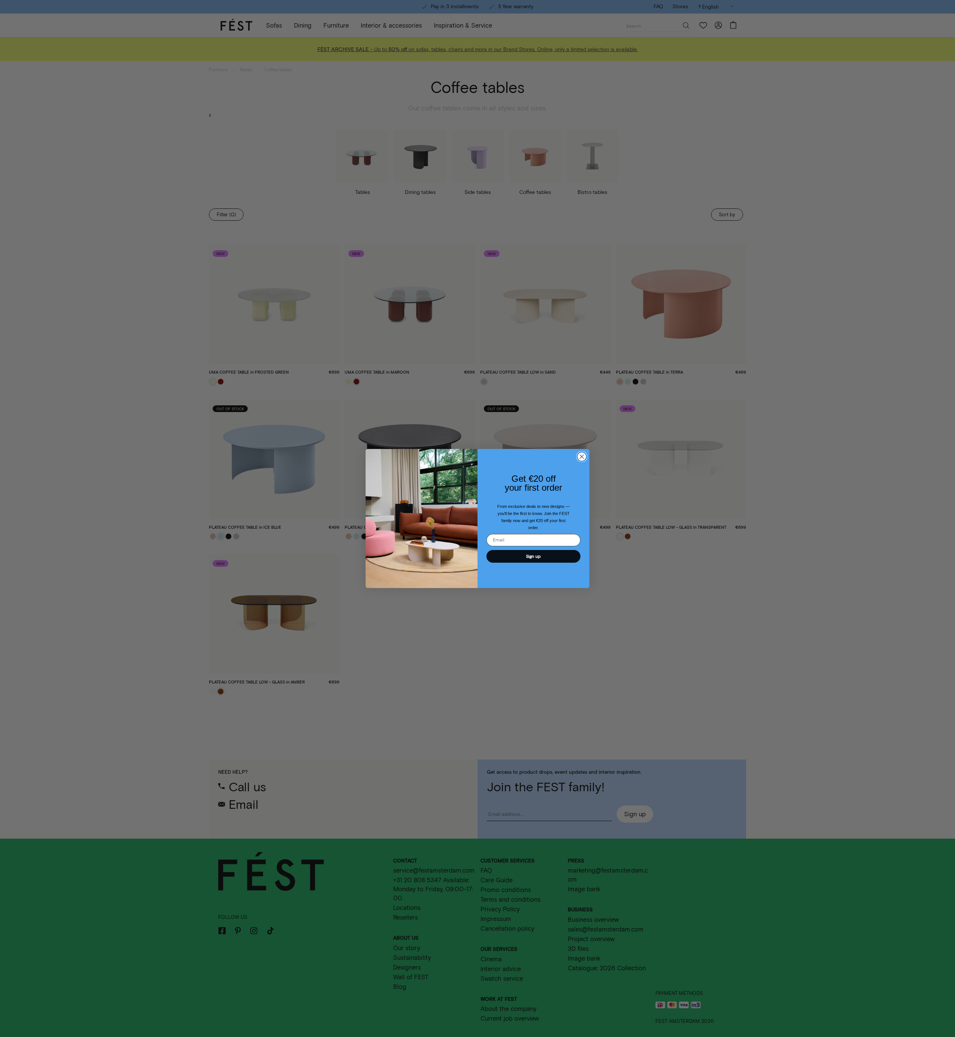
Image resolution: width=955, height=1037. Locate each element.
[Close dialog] (581, 456)
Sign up (533, 556)
